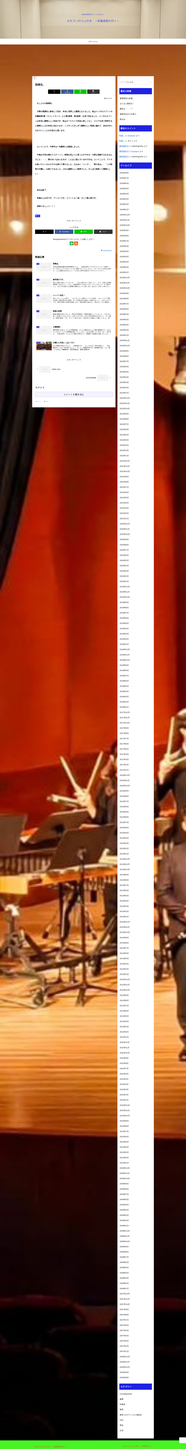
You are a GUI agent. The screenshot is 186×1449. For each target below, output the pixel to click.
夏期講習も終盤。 (127, 98)
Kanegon (131, 136)
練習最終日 (124, 146)
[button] (93, 92)
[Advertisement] (93, 60)
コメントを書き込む (73, 394)
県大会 (122, 119)
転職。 (122, 136)
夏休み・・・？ (126, 109)
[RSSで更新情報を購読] (76, 243)
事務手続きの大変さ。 (129, 114)
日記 (38, 216)
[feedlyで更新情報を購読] (72, 243)
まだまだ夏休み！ (127, 104)
